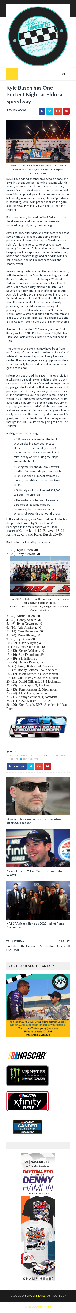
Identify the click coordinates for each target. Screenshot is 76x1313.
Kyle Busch (38, 755)
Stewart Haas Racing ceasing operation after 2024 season (34, 821)
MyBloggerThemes (38, 1307)
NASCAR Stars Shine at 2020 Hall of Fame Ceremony (35, 925)
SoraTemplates (35, 1295)
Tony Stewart (31, 759)
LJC (50, 755)
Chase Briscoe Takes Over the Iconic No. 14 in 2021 (36, 873)
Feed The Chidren (17, 755)
